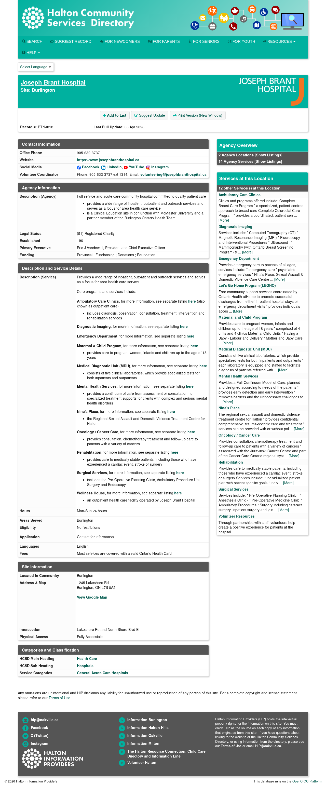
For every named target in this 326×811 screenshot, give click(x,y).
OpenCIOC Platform (306, 781)
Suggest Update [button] (151, 115)
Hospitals (85, 665)
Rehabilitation (231, 462)
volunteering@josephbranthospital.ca (173, 174)
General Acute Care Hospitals (102, 672)
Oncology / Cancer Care (239, 435)
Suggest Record (72, 41)
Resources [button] (279, 41)
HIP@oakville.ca (268, 745)
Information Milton (143, 743)
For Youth (244, 41)
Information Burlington (147, 719)
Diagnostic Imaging (235, 226)
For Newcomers (122, 41)
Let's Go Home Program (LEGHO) (247, 285)
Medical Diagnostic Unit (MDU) (245, 349)
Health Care (87, 658)
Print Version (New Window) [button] (199, 115)
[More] (224, 220)
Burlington (43, 90)
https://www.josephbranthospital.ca (108, 159)
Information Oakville (144, 735)
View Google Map (92, 597)
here (192, 301)
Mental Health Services (238, 376)
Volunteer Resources (237, 516)
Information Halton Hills (148, 727)
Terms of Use (59, 697)
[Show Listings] (268, 155)
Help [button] (31, 52)
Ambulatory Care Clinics (240, 194)
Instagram (160, 166)
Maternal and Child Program (243, 317)
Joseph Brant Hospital (53, 82)
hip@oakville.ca (45, 719)
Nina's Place (229, 407)
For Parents (166, 41)
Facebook (90, 166)
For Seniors (206, 41)
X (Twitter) (39, 735)
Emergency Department (239, 258)
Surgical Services (234, 489)
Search (34, 41)
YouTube (136, 166)
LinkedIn (114, 166)
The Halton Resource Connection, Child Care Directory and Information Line (166, 754)
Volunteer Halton (141, 762)
